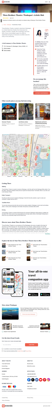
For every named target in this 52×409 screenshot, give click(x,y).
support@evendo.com (32, 376)
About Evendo (30, 363)
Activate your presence (41, 93)
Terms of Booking (5, 400)
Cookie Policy (20, 351)
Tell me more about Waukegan (28, 314)
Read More (47, 233)
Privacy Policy (28, 351)
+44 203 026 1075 (31, 374)
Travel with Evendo (6, 363)
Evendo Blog (4, 366)
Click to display (7, 48)
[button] (26, 154)
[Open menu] (49, 1)
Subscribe (31, 344)
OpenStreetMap (6, 134)
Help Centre (29, 386)
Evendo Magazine (6, 368)
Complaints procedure (32, 388)
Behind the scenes (31, 366)
